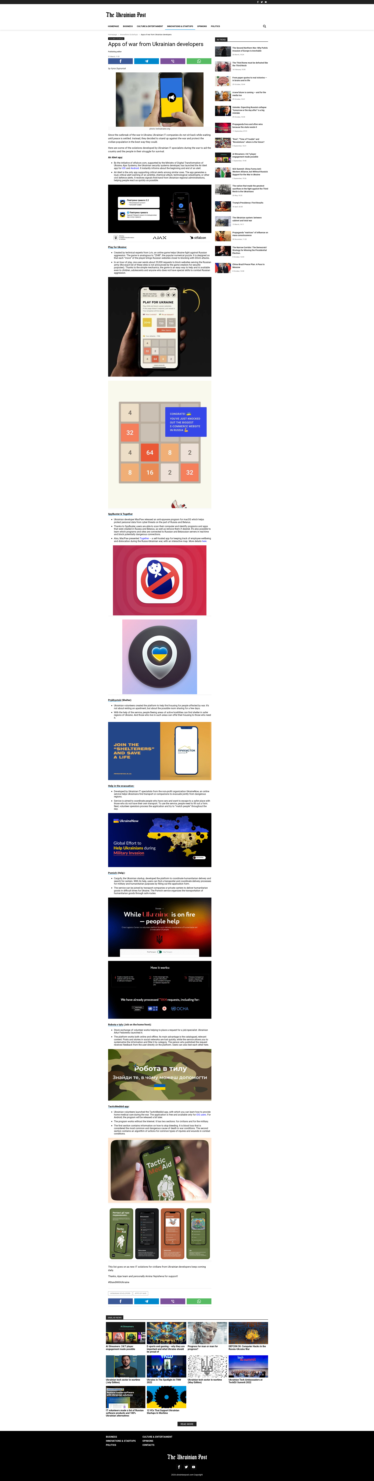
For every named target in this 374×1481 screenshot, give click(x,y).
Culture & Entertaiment (150, 26)
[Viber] (172, 61)
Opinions (202, 26)
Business (128, 26)
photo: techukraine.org (159, 128)
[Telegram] (146, 61)
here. (204, 541)
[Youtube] (265, 2)
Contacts (148, 1444)
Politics (215, 26)
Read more (187, 1424)
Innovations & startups (180, 26)
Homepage (113, 26)
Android (135, 168)
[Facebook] (257, 2)
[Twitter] (261, 2)
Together (128, 514)
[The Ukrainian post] (126, 14)
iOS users (201, 1114)
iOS (124, 168)
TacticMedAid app (118, 1106)
